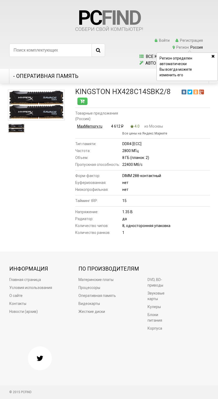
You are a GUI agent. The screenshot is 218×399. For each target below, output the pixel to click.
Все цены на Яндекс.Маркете (144, 133)
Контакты (17, 303)
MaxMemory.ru (89, 126)
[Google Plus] (201, 92)
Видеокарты (89, 303)
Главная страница (25, 280)
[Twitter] (189, 92)
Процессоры (89, 287)
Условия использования (30, 287)
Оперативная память (97, 295)
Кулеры (154, 307)
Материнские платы (96, 280)
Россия (196, 47)
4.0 (137, 126)
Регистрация (191, 40)
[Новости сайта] (40, 358)
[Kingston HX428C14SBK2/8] (36, 105)
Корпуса (155, 328)
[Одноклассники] (195, 92)
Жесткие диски (91, 311)
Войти (164, 40)
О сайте (16, 295)
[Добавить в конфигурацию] (82, 101)
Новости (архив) (23, 311)
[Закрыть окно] (214, 57)
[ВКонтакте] (184, 92)
